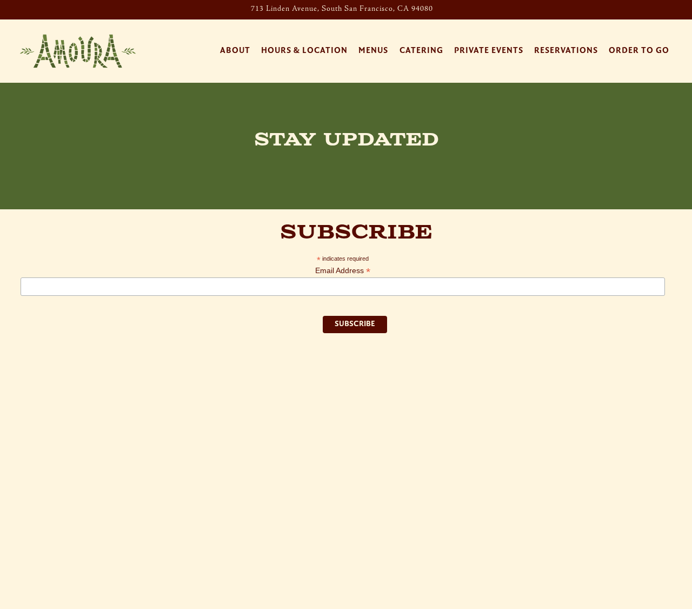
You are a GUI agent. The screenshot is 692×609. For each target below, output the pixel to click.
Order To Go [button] (639, 51)
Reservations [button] (566, 51)
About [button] (235, 51)
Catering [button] (421, 51)
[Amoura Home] (77, 50)
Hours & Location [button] (304, 51)
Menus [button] (373, 51)
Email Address (342, 271)
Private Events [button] (488, 51)
